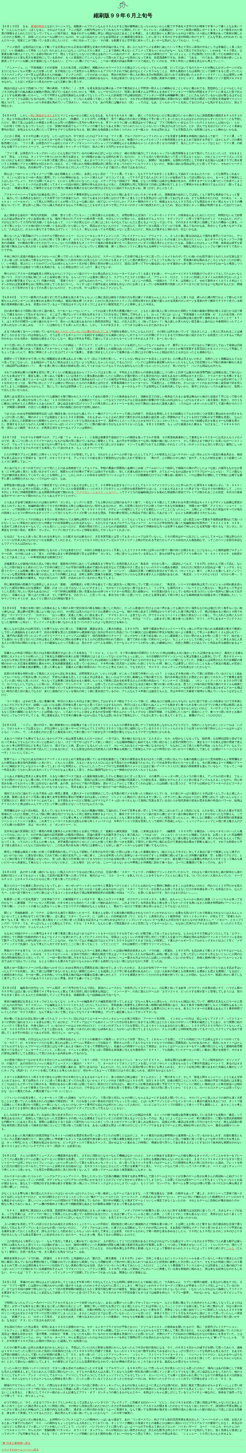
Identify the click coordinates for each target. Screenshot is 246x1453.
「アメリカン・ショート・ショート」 (96, 492)
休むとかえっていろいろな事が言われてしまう (83, 331)
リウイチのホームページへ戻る (20, 1449)
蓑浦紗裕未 (37, 26)
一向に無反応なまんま (41, 115)
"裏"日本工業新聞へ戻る (15, 1443)
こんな (230, 1248)
